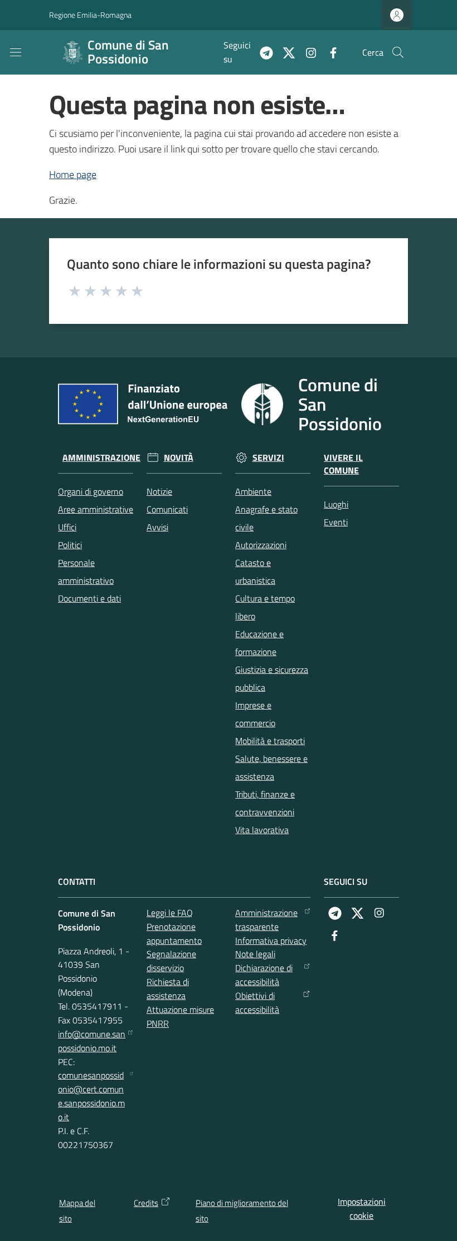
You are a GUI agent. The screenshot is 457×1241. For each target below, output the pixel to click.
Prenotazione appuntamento (174, 933)
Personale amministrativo (86, 571)
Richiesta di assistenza (168, 988)
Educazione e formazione (259, 642)
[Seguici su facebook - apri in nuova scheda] (329, 51)
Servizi (268, 457)
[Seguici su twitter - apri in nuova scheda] (284, 51)
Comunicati (167, 509)
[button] (398, 52)
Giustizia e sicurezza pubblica (271, 678)
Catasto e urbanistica (255, 571)
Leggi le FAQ (170, 912)
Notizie (159, 491)
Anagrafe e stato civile (266, 518)
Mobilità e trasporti (270, 740)
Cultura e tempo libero (265, 607)
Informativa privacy (271, 940)
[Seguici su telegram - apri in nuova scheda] (262, 51)
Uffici (67, 527)
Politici (70, 544)
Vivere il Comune (343, 464)
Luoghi (336, 504)
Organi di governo (90, 491)
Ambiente (253, 491)
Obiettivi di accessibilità (257, 1002)
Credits (146, 1202)
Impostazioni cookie (362, 1208)
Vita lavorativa (262, 829)
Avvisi (157, 527)
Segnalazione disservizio (171, 960)
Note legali (255, 954)
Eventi (336, 522)
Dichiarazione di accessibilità (264, 974)
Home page (72, 174)
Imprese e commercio (255, 714)
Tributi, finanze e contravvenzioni (265, 803)
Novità (178, 457)
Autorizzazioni (260, 544)
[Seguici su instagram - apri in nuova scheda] (306, 51)
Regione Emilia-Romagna (90, 15)
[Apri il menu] (15, 52)
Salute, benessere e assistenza (271, 767)
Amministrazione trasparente (266, 919)
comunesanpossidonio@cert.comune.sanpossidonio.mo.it (91, 1096)
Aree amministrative (95, 509)
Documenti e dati (89, 598)
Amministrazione (101, 457)
